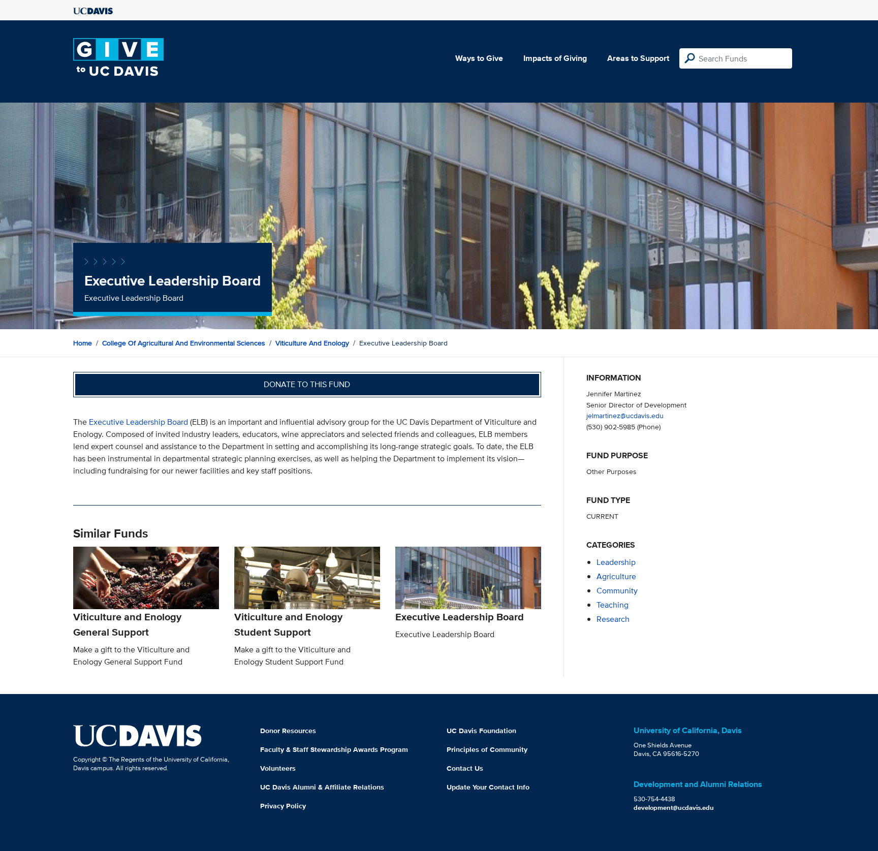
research (613, 619)
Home (82, 343)
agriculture (616, 576)
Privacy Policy (283, 806)
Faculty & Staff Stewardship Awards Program (334, 749)
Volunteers (278, 768)
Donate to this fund (307, 384)
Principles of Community (487, 749)
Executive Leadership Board (138, 422)
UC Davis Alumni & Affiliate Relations (322, 787)
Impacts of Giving (555, 58)
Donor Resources (288, 731)
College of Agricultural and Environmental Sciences (183, 343)
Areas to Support (638, 58)
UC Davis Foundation (481, 731)
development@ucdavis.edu (674, 807)
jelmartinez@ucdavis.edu (625, 415)
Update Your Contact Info (488, 787)
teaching (613, 605)
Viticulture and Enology (312, 343)
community (617, 590)
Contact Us (465, 768)
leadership (616, 562)
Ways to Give (479, 58)
